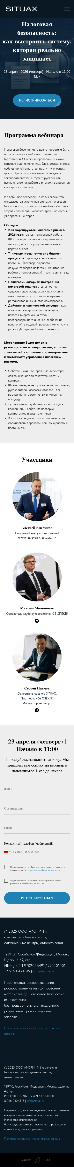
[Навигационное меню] (67, 9)
